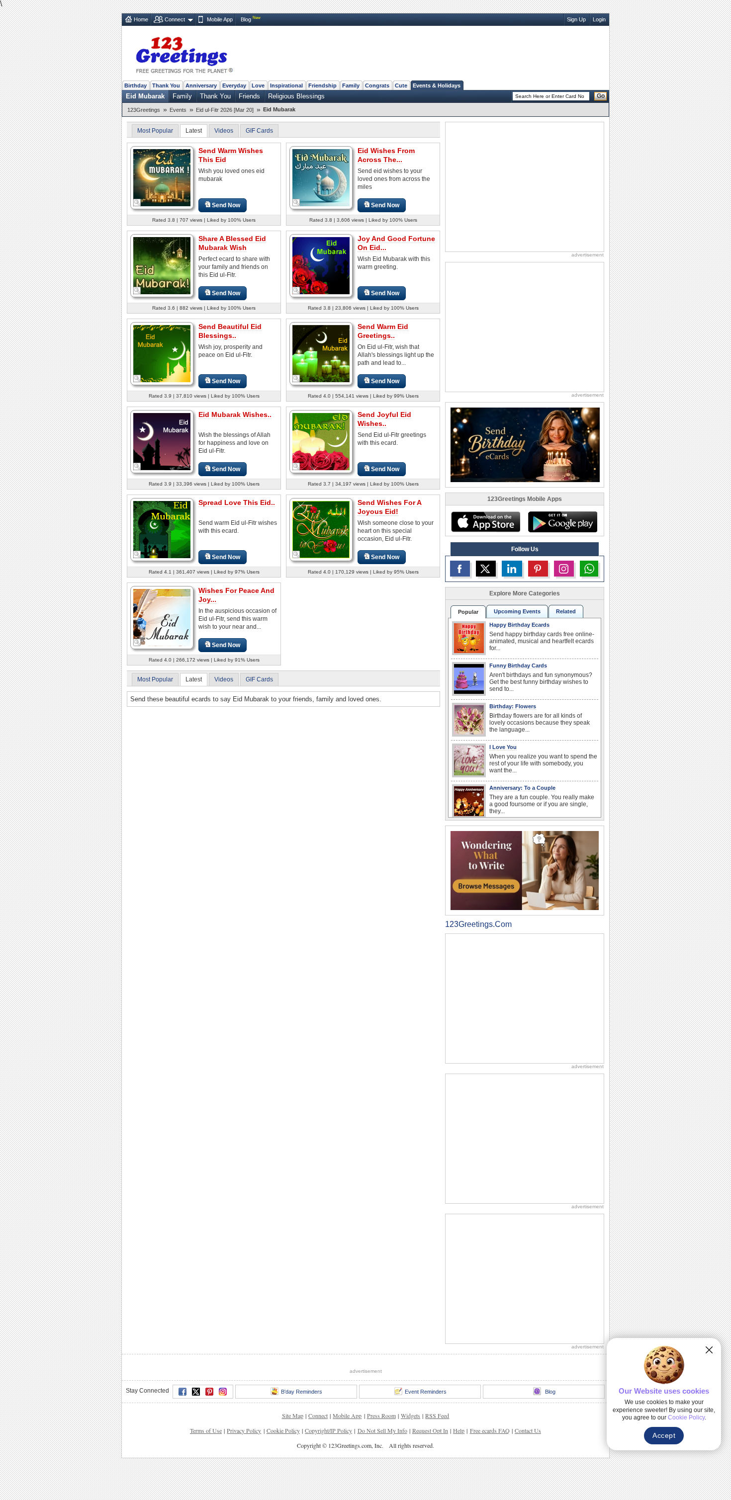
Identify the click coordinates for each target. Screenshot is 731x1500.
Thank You (166, 85)
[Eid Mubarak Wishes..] (161, 441)
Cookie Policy (283, 1430)
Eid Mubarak (145, 96)
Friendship (322, 85)
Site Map (292, 1415)
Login (599, 19)
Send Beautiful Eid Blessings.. (230, 331)
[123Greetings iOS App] (485, 521)
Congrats (377, 85)
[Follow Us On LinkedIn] (512, 569)
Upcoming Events (517, 611)
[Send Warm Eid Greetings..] (321, 353)
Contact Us (528, 1430)
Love (258, 85)
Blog (246, 19)
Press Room (381, 1415)
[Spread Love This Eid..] (161, 529)
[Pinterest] (209, 1392)
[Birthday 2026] (525, 444)
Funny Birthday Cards (518, 665)
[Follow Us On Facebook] (460, 569)
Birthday (135, 85)
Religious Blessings (296, 96)
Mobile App (220, 19)
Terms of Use (206, 1430)
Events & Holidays (436, 85)
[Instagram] (223, 1392)
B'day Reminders (301, 1392)
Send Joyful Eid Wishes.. (384, 419)
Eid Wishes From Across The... (386, 155)
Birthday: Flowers (512, 706)
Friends (249, 96)
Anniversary (201, 85)
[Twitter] (196, 1392)
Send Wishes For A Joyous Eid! (390, 507)
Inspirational (286, 85)
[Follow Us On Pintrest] (538, 569)
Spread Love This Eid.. (236, 502)
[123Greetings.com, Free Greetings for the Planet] (184, 53)
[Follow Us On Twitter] (486, 569)
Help (458, 1430)
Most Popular (155, 130)
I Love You (503, 747)
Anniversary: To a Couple (522, 788)
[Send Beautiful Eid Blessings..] (161, 353)
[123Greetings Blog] (525, 870)
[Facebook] (182, 1392)
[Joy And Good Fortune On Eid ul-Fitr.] (321, 265)
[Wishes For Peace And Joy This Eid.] (161, 617)
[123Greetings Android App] (562, 521)
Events (178, 110)
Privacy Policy (244, 1430)
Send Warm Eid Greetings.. (383, 331)
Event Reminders (426, 1392)
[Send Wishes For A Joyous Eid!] (321, 529)
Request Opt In (430, 1430)
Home (141, 19)
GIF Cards (259, 130)
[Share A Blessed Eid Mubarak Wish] (161, 265)
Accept (663, 1435)
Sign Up (576, 19)
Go (601, 96)
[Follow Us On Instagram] (564, 569)
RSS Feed (437, 1415)
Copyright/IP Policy (328, 1430)
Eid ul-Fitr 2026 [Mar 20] (225, 110)
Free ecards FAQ (490, 1430)
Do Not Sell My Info (382, 1430)
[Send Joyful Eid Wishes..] (321, 441)
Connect (175, 19)
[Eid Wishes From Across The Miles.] (321, 177)
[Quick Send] (137, 203)
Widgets (410, 1415)
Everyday (234, 85)
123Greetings (143, 110)
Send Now (226, 205)
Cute (401, 85)
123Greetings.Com (478, 924)
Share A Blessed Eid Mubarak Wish (232, 243)
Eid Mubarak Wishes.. (235, 414)
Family (351, 85)
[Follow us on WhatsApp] (589, 569)
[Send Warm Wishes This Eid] (161, 177)
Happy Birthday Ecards (519, 625)
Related (566, 611)
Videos (223, 130)
